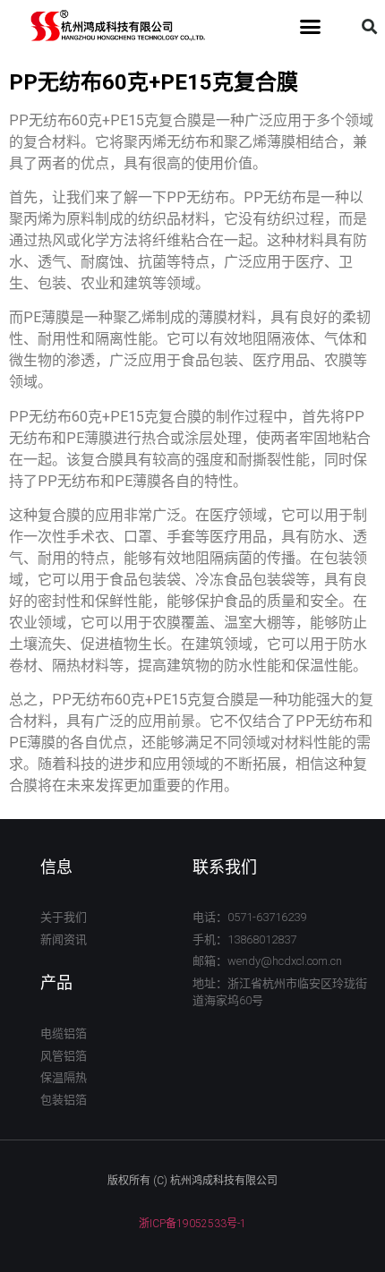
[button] (311, 27)
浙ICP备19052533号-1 (192, 1223)
